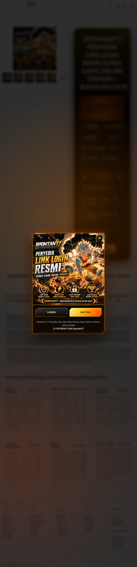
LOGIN (51, 312)
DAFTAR (86, 312)
